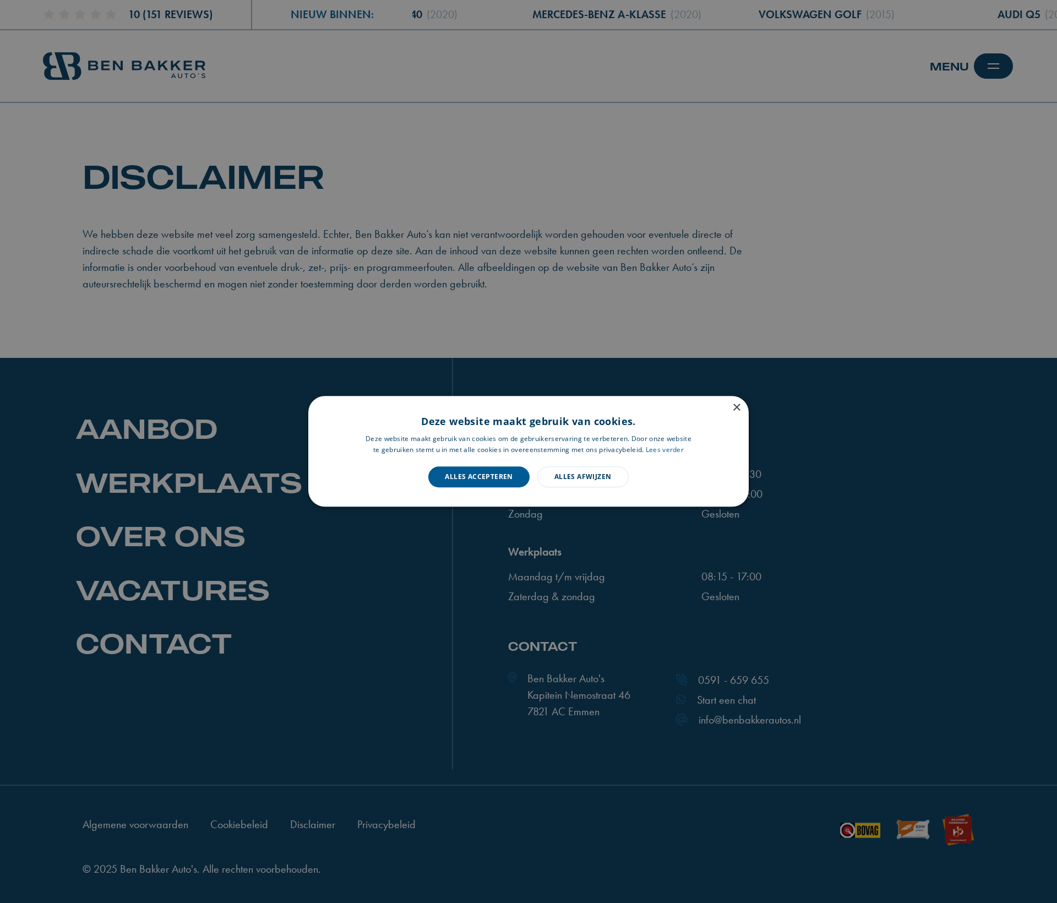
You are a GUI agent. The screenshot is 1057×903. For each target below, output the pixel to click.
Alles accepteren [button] (479, 476)
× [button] (736, 408)
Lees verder (665, 450)
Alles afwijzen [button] (583, 476)
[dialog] (528, 451)
